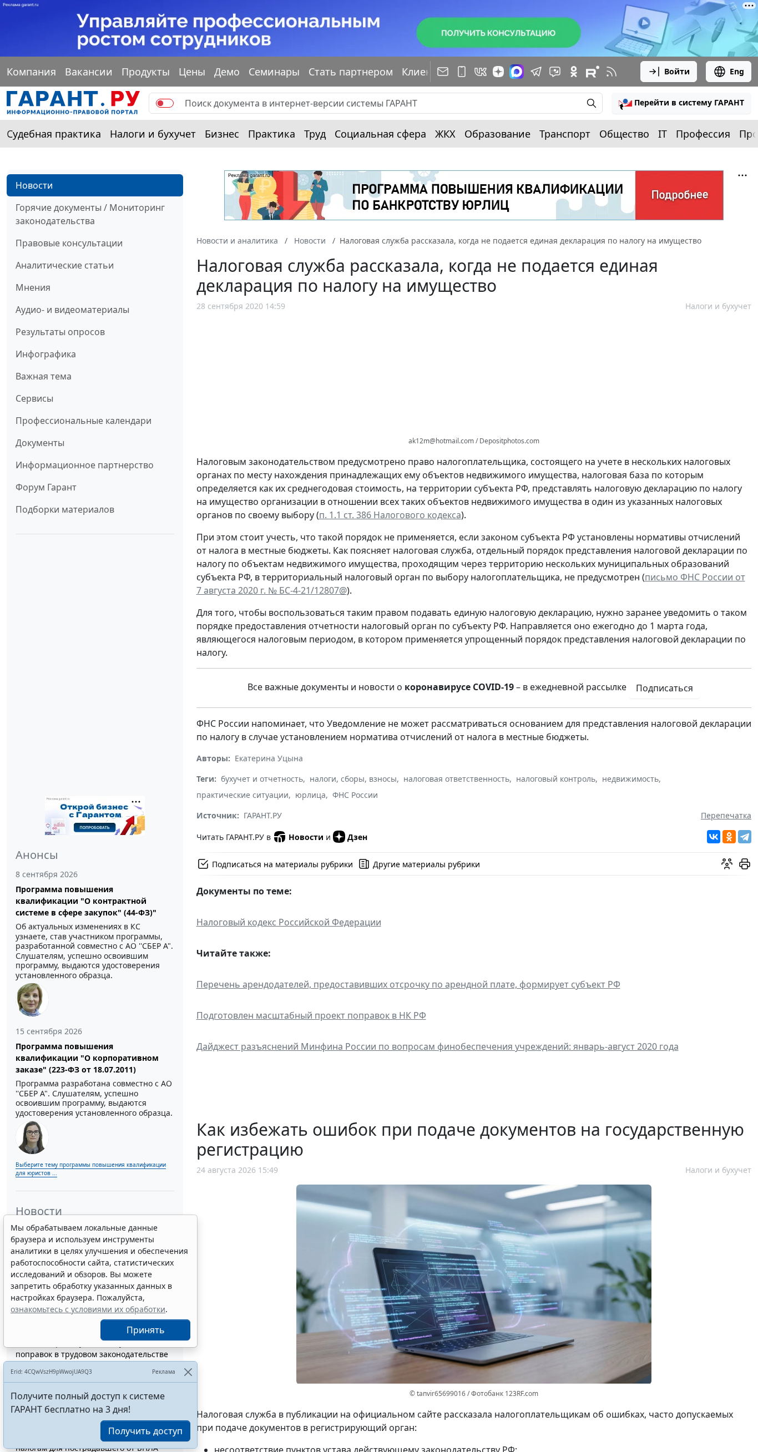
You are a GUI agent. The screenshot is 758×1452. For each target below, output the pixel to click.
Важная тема (44, 376)
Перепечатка (726, 815)
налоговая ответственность (456, 778)
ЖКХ (445, 133)
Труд (315, 133)
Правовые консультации (69, 243)
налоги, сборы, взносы (353, 778)
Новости (34, 185)
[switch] (165, 103)
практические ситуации (242, 795)
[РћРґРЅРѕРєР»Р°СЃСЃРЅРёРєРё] (729, 836)
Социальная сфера (380, 133)
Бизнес (222, 133)
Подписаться (664, 688)
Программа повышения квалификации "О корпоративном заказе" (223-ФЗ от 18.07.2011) (87, 1058)
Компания (31, 71)
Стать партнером (351, 71)
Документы (40, 443)
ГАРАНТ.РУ (263, 815)
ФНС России (355, 795)
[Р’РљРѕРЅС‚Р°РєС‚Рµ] (713, 836)
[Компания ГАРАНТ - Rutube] (592, 71)
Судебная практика (54, 133)
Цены (192, 71)
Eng (737, 71)
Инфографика (46, 354)
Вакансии (89, 71)
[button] (681, 103)
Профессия (703, 133)
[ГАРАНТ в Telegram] (536, 71)
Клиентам (425, 71)
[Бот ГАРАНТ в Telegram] (555, 71)
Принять (146, 1330)
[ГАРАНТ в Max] (516, 71)
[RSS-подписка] (611, 71)
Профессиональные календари (83, 420)
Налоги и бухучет (153, 133)
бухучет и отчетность (262, 778)
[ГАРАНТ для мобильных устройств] (461, 71)
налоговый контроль (555, 778)
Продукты (146, 71)
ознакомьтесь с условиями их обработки (88, 1309)
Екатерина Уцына (269, 758)
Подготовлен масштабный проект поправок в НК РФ (311, 1015)
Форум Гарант (46, 487)
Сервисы (34, 398)
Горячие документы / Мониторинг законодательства (90, 214)
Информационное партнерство (85, 465)
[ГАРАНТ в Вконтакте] (480, 71)
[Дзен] (498, 71)
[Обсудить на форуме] (727, 864)
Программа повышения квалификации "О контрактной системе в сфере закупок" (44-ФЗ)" (86, 901)
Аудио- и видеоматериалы (72, 309)
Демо (227, 71)
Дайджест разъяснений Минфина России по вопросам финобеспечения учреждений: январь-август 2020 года (437, 1046)
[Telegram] (744, 836)
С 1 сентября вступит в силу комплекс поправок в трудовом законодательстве (92, 1348)
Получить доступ (145, 1431)
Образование (497, 133)
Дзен (357, 837)
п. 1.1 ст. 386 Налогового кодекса (390, 515)
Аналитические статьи (65, 265)
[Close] (188, 1372)
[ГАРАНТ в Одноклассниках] (573, 71)
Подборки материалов (65, 509)
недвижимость (630, 778)
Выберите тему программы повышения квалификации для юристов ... (91, 1169)
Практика (271, 133)
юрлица (310, 795)
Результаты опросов (60, 332)
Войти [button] (677, 71)
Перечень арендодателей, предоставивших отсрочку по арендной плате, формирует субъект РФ (408, 984)
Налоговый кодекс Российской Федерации (288, 922)
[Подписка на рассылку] (442, 71)
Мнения (33, 287)
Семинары (274, 71)
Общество (624, 133)
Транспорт (564, 133)
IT (662, 133)
